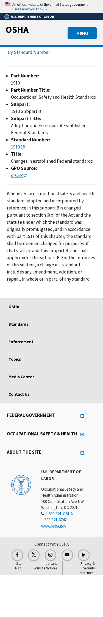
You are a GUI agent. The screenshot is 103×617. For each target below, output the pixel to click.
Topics (15, 359)
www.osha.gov (53, 526)
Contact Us (19, 394)
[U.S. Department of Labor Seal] (21, 484)
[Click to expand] (51, 6)
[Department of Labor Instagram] (50, 555)
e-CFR (17, 175)
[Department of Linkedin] (84, 555)
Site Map (18, 566)
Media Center (21, 376)
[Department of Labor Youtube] (67, 555)
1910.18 (18, 147)
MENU (82, 33)
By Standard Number (29, 52)
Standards (18, 324)
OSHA (17, 29)
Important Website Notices (45, 566)
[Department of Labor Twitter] (34, 555)
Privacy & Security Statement (87, 568)
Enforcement (21, 341)
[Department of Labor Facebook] (17, 555)
